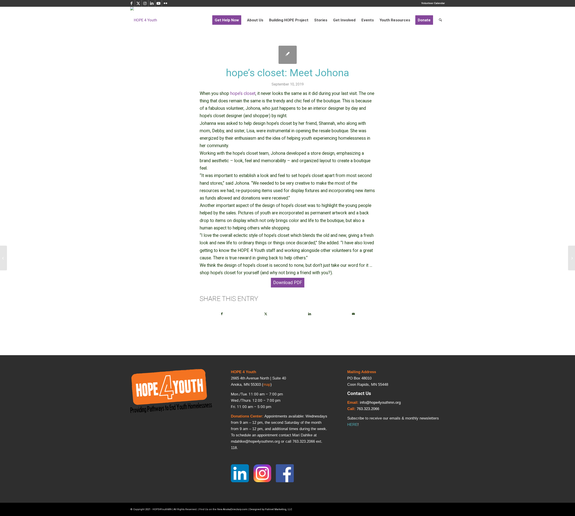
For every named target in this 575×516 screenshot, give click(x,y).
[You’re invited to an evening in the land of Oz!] (3, 258)
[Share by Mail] (353, 314)
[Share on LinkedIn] (309, 314)
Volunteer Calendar (433, 3)
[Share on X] (266, 314)
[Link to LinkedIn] (151, 3)
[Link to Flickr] (165, 3)
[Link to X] (138, 3)
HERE (352, 424)
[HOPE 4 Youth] (143, 20)
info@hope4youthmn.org (380, 402)
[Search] (440, 20)
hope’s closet (242, 93)
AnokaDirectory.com (235, 509)
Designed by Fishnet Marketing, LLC (270, 509)
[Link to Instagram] (145, 3)
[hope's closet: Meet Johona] (288, 55)
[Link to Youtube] (158, 3)
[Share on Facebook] (222, 314)
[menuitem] (432, 3)
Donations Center (246, 416)
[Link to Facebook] (131, 3)
